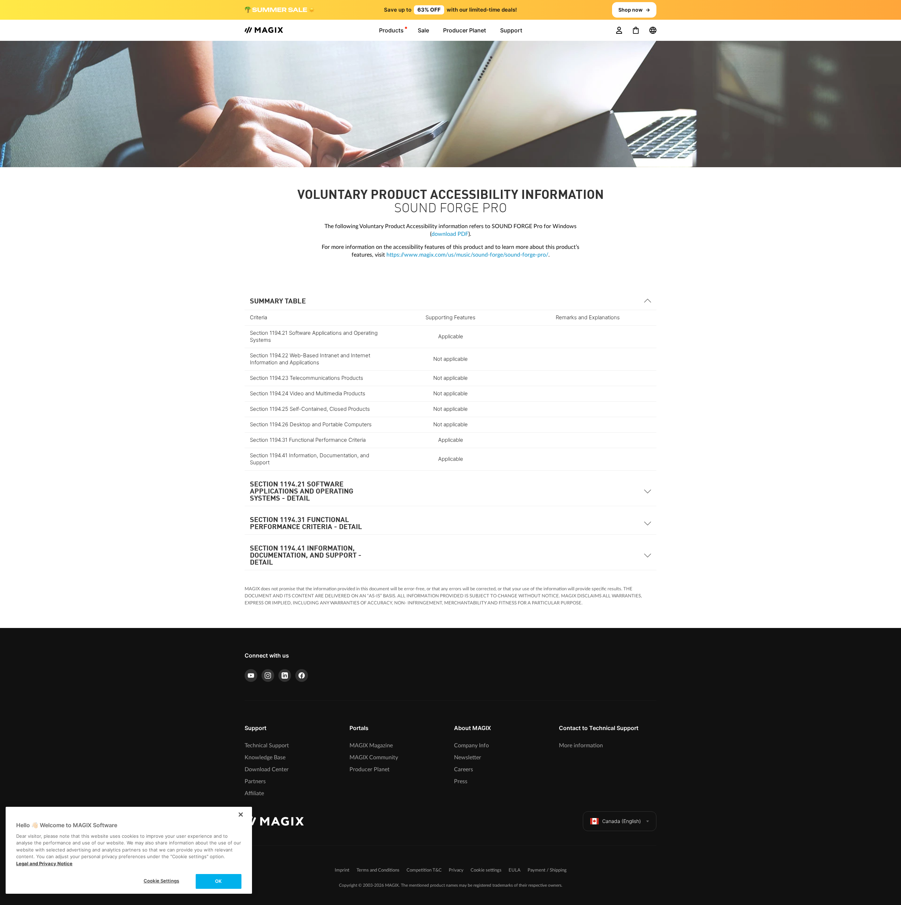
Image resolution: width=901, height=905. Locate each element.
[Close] (240, 814)
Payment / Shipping (547, 870)
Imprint (342, 870)
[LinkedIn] (284, 675)
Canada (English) (621, 821)
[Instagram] (268, 675)
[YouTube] (251, 675)
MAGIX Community (373, 757)
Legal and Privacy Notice (44, 863)
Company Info (471, 745)
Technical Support (267, 745)
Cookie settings (486, 870)
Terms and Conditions (378, 870)
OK (218, 881)
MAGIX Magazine (371, 745)
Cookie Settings (161, 881)
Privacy (456, 870)
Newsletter (467, 757)
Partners (255, 781)
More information (581, 745)
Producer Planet (369, 769)
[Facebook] (301, 675)
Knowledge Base (265, 757)
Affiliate (254, 793)
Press (460, 781)
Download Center (267, 769)
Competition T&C (424, 870)
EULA (515, 870)
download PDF (449, 234)
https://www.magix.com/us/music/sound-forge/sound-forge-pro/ (467, 255)
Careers (463, 769)
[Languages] (653, 30)
